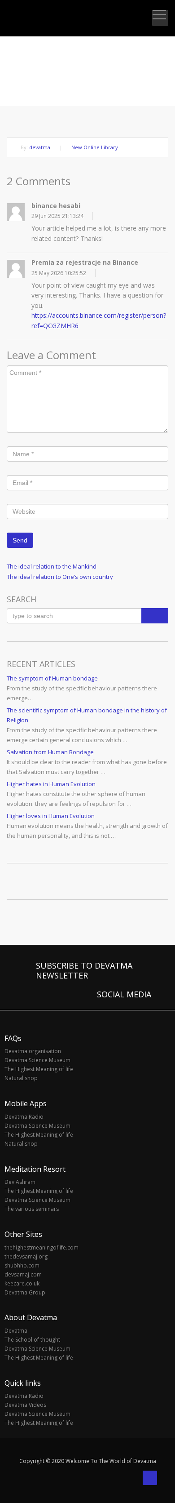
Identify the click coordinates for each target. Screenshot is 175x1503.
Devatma (15, 1330)
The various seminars (31, 1209)
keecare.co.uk (21, 1283)
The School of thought (32, 1339)
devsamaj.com (23, 1274)
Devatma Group (24, 1292)
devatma (39, 147)
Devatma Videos (25, 1405)
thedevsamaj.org (26, 1256)
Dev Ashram (19, 1182)
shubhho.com (21, 1265)
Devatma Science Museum (37, 1060)
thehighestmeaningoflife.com (41, 1247)
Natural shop (21, 1078)
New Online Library (94, 147)
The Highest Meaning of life (38, 1069)
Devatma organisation (32, 1051)
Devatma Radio (24, 1117)
